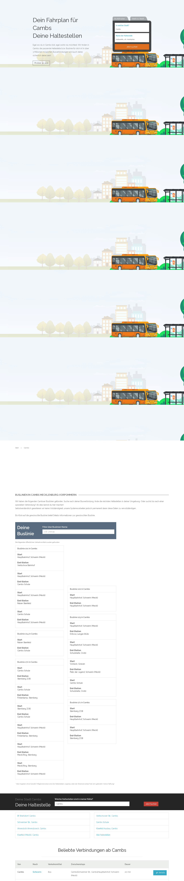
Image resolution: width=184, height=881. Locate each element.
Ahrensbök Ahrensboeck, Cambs (31, 828)
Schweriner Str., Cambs (27, 822)
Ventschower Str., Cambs (107, 816)
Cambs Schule (102, 822)
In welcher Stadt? (122, 25)
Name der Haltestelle (124, 36)
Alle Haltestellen (103, 835)
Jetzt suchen (132, 47)
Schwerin (37, 872)
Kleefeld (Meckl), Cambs (28, 835)
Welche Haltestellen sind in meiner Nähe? (74, 799)
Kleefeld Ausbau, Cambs (107, 828)
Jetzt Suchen (151, 804)
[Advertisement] (92, 473)
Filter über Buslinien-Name (54, 527)
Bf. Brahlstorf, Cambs (26, 816)
